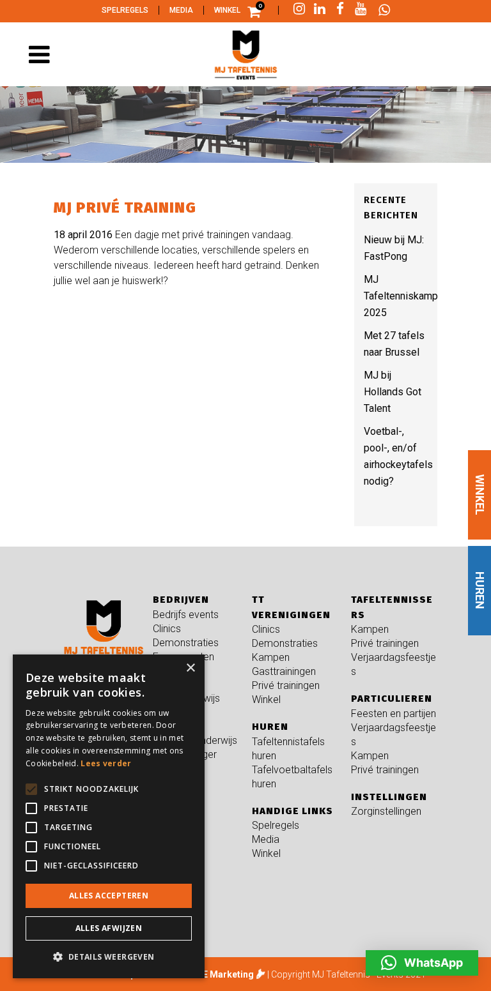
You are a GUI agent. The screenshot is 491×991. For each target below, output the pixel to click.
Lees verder (106, 763)
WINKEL (480, 494)
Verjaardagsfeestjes (393, 664)
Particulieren (391, 698)
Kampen (271, 657)
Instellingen (389, 797)
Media (181, 10)
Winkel (227, 10)
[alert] (109, 816)
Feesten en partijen (393, 713)
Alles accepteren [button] (108, 895)
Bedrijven (181, 599)
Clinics (167, 629)
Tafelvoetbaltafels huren (292, 777)
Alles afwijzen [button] (109, 928)
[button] (422, 963)
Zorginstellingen (386, 811)
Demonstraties (186, 643)
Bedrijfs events (186, 615)
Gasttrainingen (284, 671)
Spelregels (125, 10)
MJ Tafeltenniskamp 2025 (401, 296)
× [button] (190, 668)
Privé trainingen (286, 685)
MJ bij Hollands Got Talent (392, 391)
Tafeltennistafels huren (288, 749)
